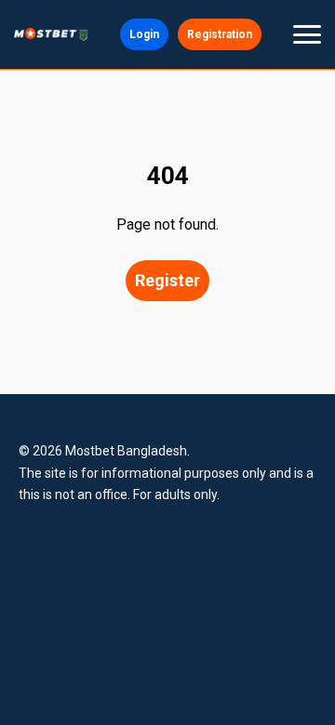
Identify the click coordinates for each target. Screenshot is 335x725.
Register (167, 280)
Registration (219, 34)
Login (144, 34)
